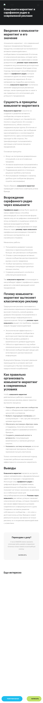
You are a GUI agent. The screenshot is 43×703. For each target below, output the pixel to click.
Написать (22, 555)
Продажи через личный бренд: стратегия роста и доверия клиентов (28, 678)
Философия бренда (26, 594)
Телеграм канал (12, 699)
